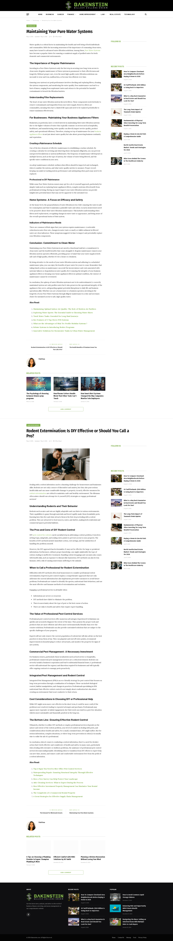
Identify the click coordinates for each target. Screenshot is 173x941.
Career (60, 14)
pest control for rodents (42, 535)
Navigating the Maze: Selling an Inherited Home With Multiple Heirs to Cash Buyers (134, 921)
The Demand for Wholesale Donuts (51, 813)
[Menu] (27, 14)
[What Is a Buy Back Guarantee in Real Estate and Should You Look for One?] (116, 98)
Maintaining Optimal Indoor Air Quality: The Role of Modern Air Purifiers (64, 309)
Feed (134, 937)
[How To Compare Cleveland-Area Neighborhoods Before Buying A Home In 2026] (116, 74)
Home (40, 14)
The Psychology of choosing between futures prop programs (37, 396)
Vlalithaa (41, 359)
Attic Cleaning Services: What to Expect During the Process (58, 782)
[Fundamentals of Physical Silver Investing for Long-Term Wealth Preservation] (116, 123)
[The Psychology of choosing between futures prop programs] (38, 384)
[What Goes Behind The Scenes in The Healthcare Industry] (116, 161)
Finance (70, 14)
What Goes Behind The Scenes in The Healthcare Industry (135, 159)
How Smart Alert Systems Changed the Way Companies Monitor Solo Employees (92, 396)
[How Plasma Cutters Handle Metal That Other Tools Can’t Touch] (66, 384)
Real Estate (115, 14)
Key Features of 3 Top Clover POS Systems (51, 320)
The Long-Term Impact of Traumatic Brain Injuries (133, 110)
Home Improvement (87, 14)
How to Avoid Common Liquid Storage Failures (133, 896)
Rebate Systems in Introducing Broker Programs (53, 327)
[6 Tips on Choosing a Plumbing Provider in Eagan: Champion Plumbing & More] (38, 847)
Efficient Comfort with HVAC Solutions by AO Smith (64, 858)
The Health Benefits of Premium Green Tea (83, 347)
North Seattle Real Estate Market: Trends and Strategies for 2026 (135, 147)
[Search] (145, 14)
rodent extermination (38, 493)
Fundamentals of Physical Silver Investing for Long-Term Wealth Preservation (135, 122)
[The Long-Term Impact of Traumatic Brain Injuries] (116, 112)
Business (50, 14)
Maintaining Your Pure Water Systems (81, 813)
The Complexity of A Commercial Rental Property (54, 793)
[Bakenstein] (86, 6)
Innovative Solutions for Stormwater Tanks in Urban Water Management (64, 331)
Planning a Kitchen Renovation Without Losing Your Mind (93, 858)
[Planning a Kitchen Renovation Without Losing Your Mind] (93, 847)
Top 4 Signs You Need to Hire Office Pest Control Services (57, 769)
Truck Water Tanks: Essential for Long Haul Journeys (55, 316)
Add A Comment (65, 409)
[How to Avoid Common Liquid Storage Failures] (115, 897)
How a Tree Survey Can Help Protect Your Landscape (55, 779)
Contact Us (121, 937)
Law (103, 14)
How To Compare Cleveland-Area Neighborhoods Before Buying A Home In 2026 (134, 73)
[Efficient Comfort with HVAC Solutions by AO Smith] (66, 847)
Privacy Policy (142, 937)
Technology (129, 14)
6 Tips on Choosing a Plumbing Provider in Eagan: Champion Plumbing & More (38, 859)
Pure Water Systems (92, 50)
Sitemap (128, 937)
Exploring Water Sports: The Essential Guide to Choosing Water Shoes (63, 312)
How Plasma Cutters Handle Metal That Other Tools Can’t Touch (65, 396)
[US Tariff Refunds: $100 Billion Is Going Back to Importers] (116, 87)
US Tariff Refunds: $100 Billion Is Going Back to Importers (135, 86)
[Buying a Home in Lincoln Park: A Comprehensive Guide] (116, 136)
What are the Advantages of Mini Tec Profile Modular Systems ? (60, 323)
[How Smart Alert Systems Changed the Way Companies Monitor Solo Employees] (93, 384)
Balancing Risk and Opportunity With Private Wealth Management (134, 908)
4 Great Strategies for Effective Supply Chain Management (58, 796)
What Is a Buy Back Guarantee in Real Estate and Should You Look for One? (135, 98)
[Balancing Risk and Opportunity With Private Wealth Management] (115, 908)
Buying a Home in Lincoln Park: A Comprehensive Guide (135, 135)
